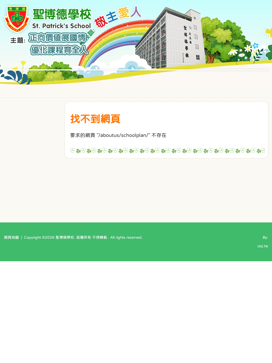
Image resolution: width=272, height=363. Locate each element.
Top (258, 340)
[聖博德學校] (48, 31)
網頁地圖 (11, 237)
